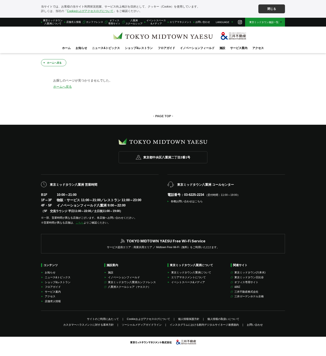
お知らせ (81, 48)
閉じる (271, 8)
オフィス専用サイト (114, 22)
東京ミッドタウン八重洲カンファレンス (132, 282)
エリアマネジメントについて (188, 277)
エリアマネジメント (181, 22)
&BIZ (237, 286)
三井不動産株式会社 (246, 291)
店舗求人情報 (73, 22)
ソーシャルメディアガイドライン (142, 324)
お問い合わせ (202, 22)
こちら (80, 222)
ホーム (66, 48)
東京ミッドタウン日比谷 (249, 277)
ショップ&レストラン (139, 48)
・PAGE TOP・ (163, 116)
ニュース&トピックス (106, 48)
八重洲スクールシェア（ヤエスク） (129, 286)
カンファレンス (94, 22)
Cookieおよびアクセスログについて (90, 11)
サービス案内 (238, 48)
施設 (222, 48)
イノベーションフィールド (197, 48)
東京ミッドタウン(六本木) (249, 272)
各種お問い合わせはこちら (187, 201)
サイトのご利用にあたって (103, 319)
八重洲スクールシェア (134, 22)
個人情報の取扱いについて (223, 319)
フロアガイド (166, 48)
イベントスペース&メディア (156, 22)
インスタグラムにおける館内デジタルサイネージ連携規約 (204, 324)
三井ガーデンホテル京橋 (249, 296)
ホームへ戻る (54, 62)
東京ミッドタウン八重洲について (53, 22)
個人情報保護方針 (188, 319)
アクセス (258, 48)
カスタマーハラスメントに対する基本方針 (88, 324)
